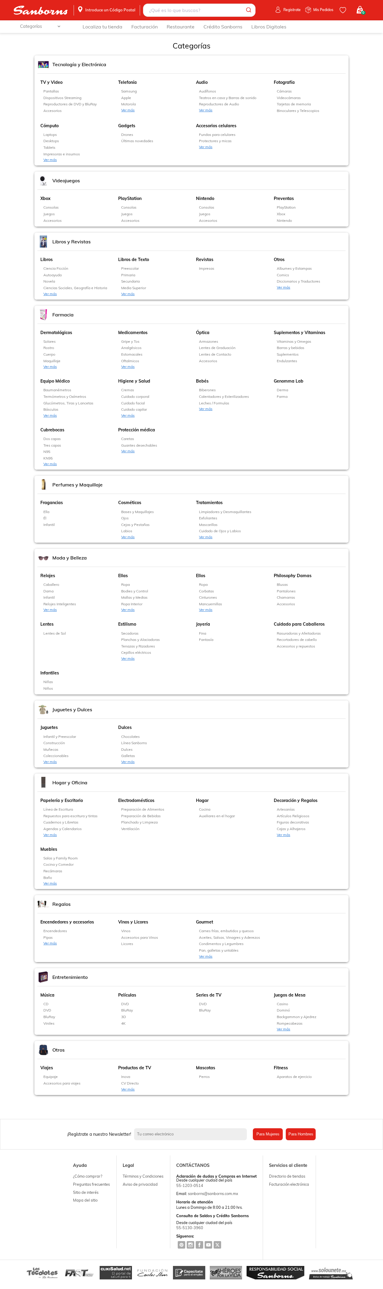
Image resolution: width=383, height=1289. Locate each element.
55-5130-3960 (189, 1227)
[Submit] (248, 10)
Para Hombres (300, 1134)
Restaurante (180, 27)
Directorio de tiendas (287, 1176)
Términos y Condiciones (143, 1176)
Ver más (128, 110)
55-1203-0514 (189, 1185)
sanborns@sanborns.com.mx (213, 1193)
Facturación (144, 27)
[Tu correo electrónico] (192, 1134)
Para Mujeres (267, 1134)
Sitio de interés (85, 1192)
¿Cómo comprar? (87, 1176)
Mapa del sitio (85, 1200)
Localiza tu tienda (102, 27)
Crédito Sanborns (222, 27)
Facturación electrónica (289, 1184)
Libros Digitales (268, 27)
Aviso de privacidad (140, 1184)
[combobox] (199, 10)
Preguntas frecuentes (91, 1184)
